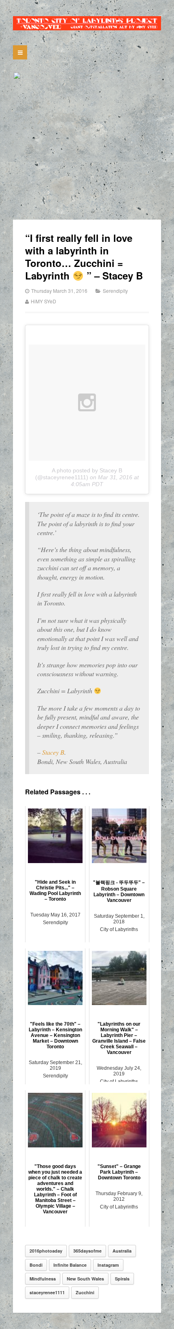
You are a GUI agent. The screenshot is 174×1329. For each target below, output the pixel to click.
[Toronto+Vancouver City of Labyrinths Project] (87, 23)
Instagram (108, 1265)
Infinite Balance (70, 1265)
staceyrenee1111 (47, 1292)
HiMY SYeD (43, 301)
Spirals (122, 1279)
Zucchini (85, 1292)
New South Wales (85, 1279)
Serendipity (115, 290)
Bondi (36, 1265)
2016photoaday (46, 1251)
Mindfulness (43, 1279)
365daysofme (87, 1251)
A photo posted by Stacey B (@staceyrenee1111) (78, 473)
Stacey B (53, 752)
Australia (122, 1251)
